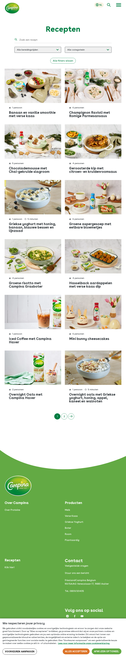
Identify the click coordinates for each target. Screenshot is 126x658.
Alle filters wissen (63, 60)
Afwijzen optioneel (106, 651)
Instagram (67, 616)
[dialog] (63, 638)
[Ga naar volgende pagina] (71, 416)
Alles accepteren (76, 651)
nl (100, 4)
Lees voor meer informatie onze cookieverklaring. (84, 643)
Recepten (12, 560)
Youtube (82, 616)
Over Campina (17, 503)
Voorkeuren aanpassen (19, 651)
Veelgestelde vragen (76, 565)
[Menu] (119, 5)
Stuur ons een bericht (77, 573)
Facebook (74, 616)
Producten (73, 503)
